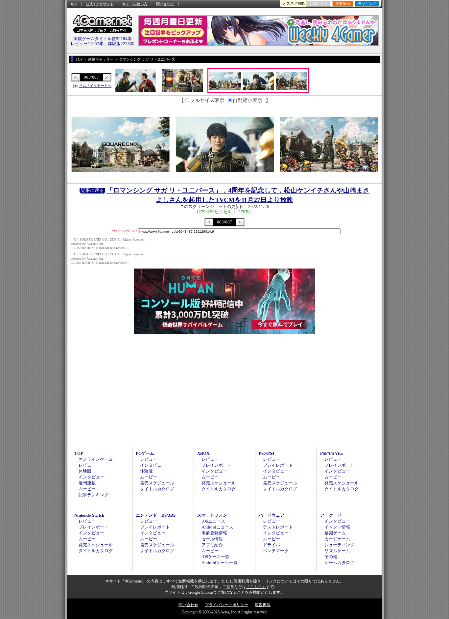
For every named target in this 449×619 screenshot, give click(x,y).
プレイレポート (216, 465)
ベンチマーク (276, 550)
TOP (78, 453)
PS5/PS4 (266, 453)
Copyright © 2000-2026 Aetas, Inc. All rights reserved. (225, 612)
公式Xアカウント (100, 4)
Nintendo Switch (89, 515)
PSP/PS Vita (331, 453)
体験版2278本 (121, 43)
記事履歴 (343, 4)
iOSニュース (213, 521)
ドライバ (271, 544)
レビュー (87, 465)
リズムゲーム (337, 550)
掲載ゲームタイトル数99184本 (102, 38)
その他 (330, 556)
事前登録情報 (214, 532)
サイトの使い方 (135, 4)
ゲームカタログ (339, 562)
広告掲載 (263, 605)
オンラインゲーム (96, 459)
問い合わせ (165, 4)
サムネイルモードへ (95, 86)
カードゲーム (337, 538)
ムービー (87, 488)
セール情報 (212, 538)
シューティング (339, 544)
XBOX (203, 453)
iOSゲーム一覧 (215, 556)
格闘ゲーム (335, 532)
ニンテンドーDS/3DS (156, 515)
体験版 (85, 471)
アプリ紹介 (212, 544)
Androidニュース (217, 527)
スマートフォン (212, 515)
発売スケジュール (157, 482)
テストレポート (278, 527)
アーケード (331, 515)
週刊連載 (87, 482)
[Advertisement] (224, 390)
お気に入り (319, 4)
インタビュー (91, 477)
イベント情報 (337, 527)
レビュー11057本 (87, 43)
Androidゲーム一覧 (219, 562)
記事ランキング (93, 494)
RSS (74, 4)
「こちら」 (256, 586)
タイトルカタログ (157, 488)
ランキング (367, 4)
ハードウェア (271, 515)
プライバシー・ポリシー (226, 605)
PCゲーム (145, 453)
